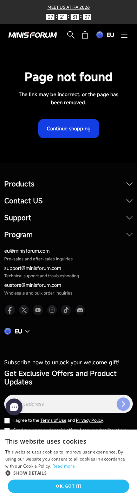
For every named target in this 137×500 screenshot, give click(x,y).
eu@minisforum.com (27, 250)
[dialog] (68, 465)
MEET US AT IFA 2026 (68, 7)
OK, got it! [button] (68, 486)
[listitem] (9, 310)
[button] (68, 472)
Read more (63, 466)
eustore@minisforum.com (32, 285)
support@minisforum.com (32, 268)
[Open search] (71, 35)
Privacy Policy (89, 420)
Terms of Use (53, 420)
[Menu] (124, 35)
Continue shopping (69, 128)
